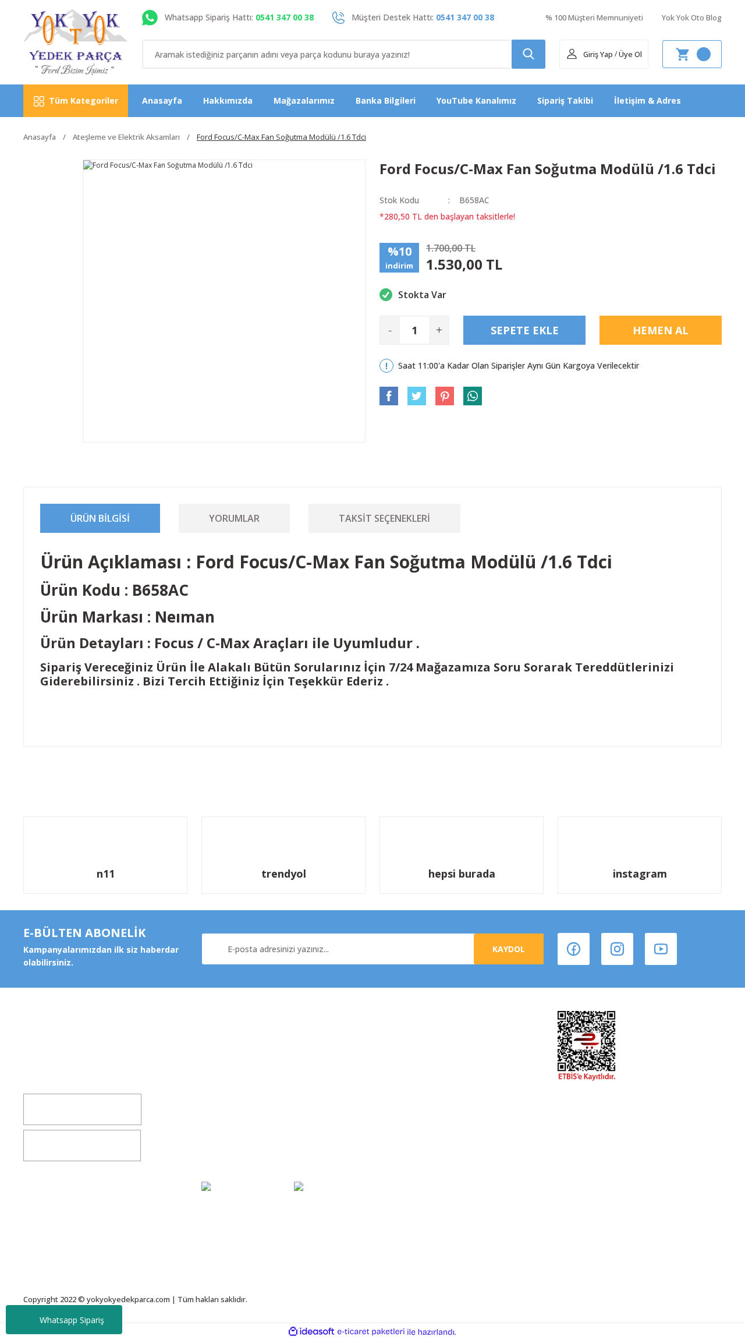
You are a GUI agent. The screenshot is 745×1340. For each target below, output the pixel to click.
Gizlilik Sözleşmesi (239, 1144)
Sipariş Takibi (565, 100)
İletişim (217, 1100)
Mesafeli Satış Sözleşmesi (433, 1078)
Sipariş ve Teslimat (419, 1122)
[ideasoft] (311, 1332)
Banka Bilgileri (386, 100)
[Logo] (76, 42)
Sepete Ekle (525, 330)
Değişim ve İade (234, 1078)
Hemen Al (661, 330)
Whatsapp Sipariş (72, 1319)
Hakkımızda (228, 100)
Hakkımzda (225, 1056)
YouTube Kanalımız (476, 100)
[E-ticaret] (371, 1332)
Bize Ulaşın (223, 1122)
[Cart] (692, 54)
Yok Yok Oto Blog (692, 17)
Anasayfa (162, 100)
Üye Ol (630, 54)
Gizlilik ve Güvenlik (418, 1100)
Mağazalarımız (304, 100)
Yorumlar (234, 518)
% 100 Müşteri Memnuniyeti (594, 17)
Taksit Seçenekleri (384, 518)
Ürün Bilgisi (100, 518)
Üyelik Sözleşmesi (416, 1056)
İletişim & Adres (647, 100)
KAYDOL (508, 948)
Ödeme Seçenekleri (420, 1144)
